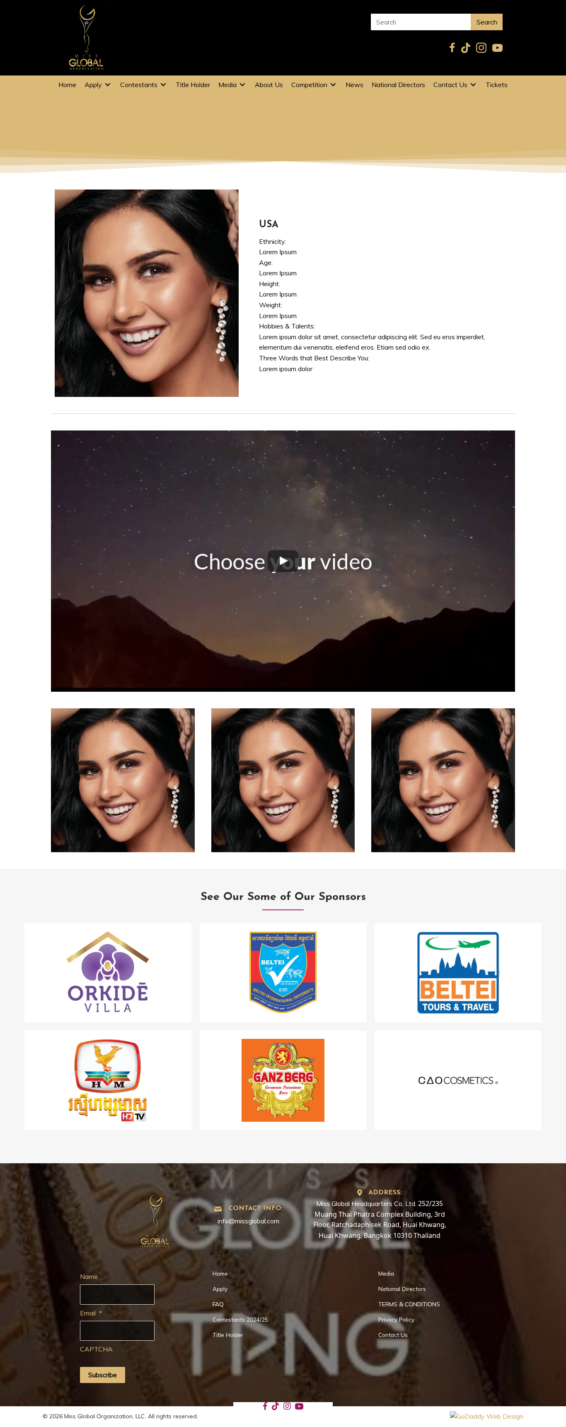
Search (487, 22)
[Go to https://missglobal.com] (155, 1218)
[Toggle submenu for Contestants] (163, 85)
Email (91, 1313)
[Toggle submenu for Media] (242, 85)
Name (89, 1276)
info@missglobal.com (248, 1221)
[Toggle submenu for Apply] (108, 85)
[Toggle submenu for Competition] (333, 85)
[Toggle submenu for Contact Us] (473, 85)
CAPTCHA (96, 1349)
